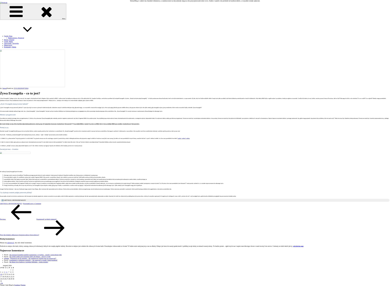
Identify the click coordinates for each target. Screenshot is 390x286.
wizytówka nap (298, 246)
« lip (1, 283)
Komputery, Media (10, 47)
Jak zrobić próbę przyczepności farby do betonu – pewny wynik (29, 256)
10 (1, 274)
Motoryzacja (8, 45)
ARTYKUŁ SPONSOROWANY (11, 204)
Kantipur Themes (19, 285)
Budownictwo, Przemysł (16, 38)
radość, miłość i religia (184, 138)
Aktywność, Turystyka (11, 43)
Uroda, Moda (8, 41)
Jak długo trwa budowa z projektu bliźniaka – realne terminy (28, 262)
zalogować (10, 243)
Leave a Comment (35, 204)
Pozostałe (26, 204)
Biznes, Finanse (9, 40)
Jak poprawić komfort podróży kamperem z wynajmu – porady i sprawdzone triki (35, 255)
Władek (6, 258)
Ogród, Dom (8, 36)
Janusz (4, 88)
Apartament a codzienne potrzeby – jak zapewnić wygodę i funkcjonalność (33, 260)
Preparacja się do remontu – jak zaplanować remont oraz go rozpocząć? (33, 258)
